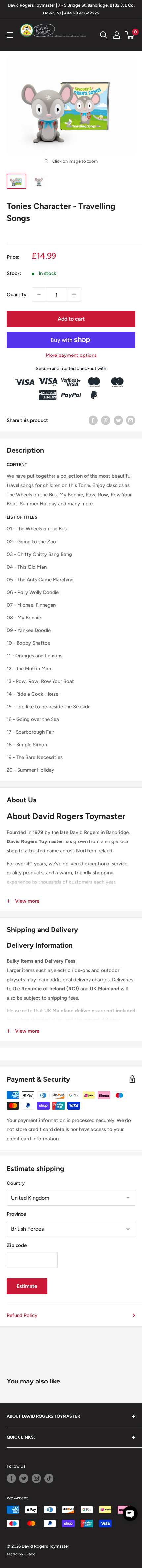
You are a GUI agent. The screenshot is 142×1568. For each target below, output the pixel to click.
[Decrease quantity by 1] (39, 294)
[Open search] (103, 35)
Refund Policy (22, 1315)
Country (16, 1183)
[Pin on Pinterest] (105, 420)
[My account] (116, 35)
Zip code (17, 1245)
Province (16, 1214)
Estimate (27, 1286)
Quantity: (17, 295)
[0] (130, 35)
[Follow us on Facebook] (11, 1478)
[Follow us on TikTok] (48, 1478)
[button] (130, 1513)
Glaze (29, 1554)
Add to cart (71, 319)
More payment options (71, 355)
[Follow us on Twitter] (23, 1478)
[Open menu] (10, 35)
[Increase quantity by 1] (74, 294)
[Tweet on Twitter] (118, 420)
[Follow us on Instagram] (36, 1478)
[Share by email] (130, 420)
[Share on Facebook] (93, 420)
